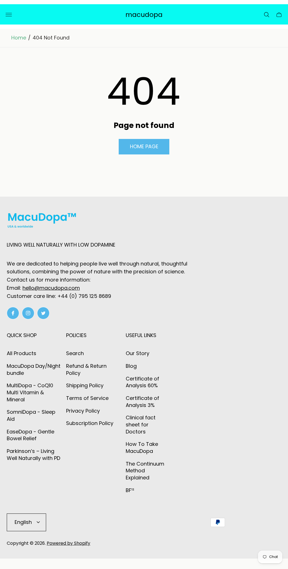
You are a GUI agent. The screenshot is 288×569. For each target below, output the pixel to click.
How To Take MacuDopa (142, 447)
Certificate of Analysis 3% (142, 402)
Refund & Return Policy (86, 369)
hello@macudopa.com (51, 287)
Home (18, 37)
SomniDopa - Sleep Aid (31, 415)
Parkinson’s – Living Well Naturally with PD (33, 455)
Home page (144, 146)
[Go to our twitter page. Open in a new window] (43, 313)
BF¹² (130, 490)
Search (75, 353)
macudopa (144, 15)
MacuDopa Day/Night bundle (33, 369)
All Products (21, 353)
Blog (131, 365)
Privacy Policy (83, 410)
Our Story (137, 353)
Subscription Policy (89, 423)
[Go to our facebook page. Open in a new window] (13, 313)
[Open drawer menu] (9, 14)
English (23, 522)
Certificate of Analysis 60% (142, 382)
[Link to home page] (42, 221)
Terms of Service (87, 398)
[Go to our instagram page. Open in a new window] (28, 313)
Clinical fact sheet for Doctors (141, 424)
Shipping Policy (85, 385)
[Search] (266, 14)
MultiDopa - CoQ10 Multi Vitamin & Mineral (30, 392)
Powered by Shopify (68, 543)
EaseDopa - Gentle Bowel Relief (30, 435)
